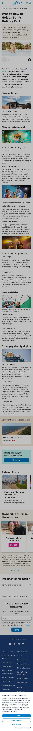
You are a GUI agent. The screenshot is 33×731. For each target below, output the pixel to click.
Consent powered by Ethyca (22, 727)
